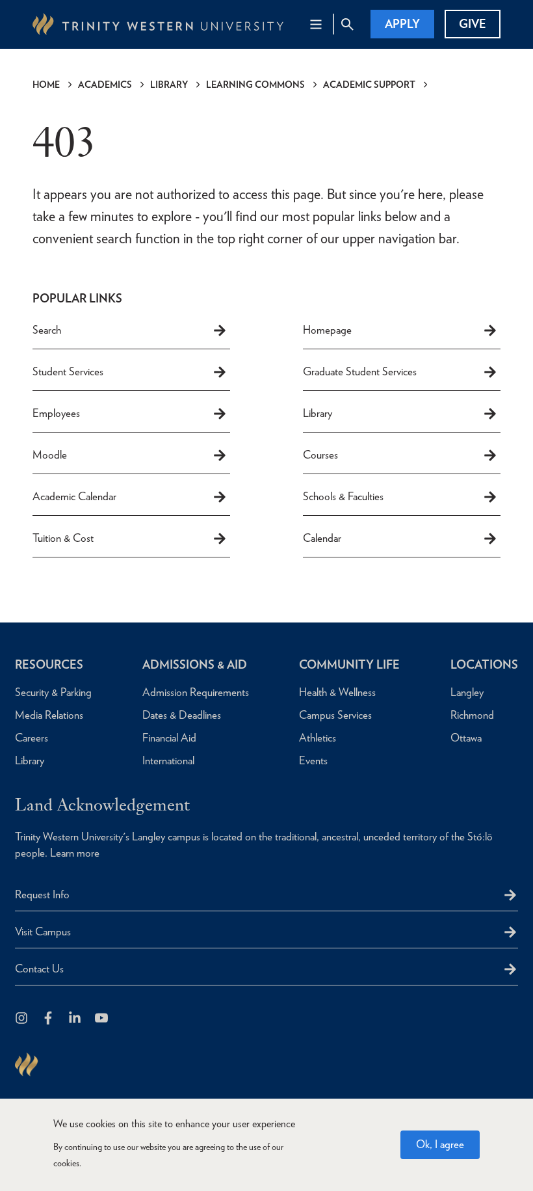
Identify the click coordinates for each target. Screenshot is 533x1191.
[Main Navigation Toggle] (316, 24)
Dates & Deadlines (181, 714)
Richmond (472, 714)
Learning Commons (255, 84)
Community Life (349, 664)
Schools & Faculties (343, 496)
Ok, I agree (440, 1144)
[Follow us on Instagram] (22, 1018)
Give (472, 24)
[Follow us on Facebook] (49, 1018)
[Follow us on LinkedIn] (75, 1018)
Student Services (67, 371)
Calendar (322, 537)
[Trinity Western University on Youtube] (102, 1018)
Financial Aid (169, 737)
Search (46, 329)
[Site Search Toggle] (347, 24)
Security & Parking (53, 692)
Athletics (317, 737)
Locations (484, 664)
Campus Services (335, 714)
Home (46, 84)
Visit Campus (43, 931)
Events (313, 760)
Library (169, 84)
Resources (49, 664)
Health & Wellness (337, 692)
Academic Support (369, 84)
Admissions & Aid (194, 664)
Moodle (49, 454)
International (168, 760)
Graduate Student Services (360, 371)
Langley (467, 692)
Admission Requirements (195, 692)
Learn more (74, 852)
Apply (402, 24)
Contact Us (39, 968)
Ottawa (466, 737)
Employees (56, 413)
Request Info (42, 894)
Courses (320, 454)
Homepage (327, 329)
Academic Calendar (74, 496)
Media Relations (49, 714)
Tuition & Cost (63, 537)
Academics (105, 84)
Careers (31, 737)
